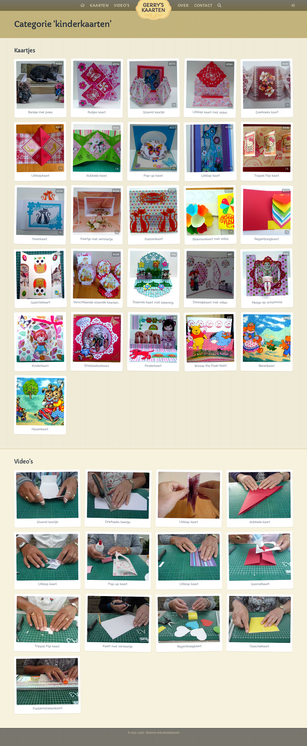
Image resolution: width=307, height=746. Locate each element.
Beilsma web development (162, 732)
